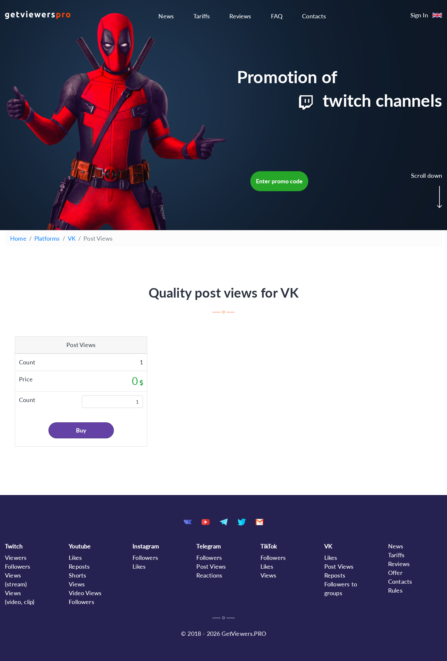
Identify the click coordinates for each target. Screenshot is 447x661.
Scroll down (426, 175)
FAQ (277, 16)
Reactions (209, 575)
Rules (395, 590)
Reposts (79, 566)
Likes (75, 557)
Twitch (14, 546)
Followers (17, 566)
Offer (395, 572)
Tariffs (201, 16)
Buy (81, 430)
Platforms (47, 238)
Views (268, 575)
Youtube (80, 546)
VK (72, 238)
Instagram (146, 546)
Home (18, 238)
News (166, 16)
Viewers (16, 557)
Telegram (208, 546)
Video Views (85, 593)
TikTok (268, 546)
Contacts (314, 16)
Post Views (211, 566)
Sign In (419, 15)
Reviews (240, 16)
